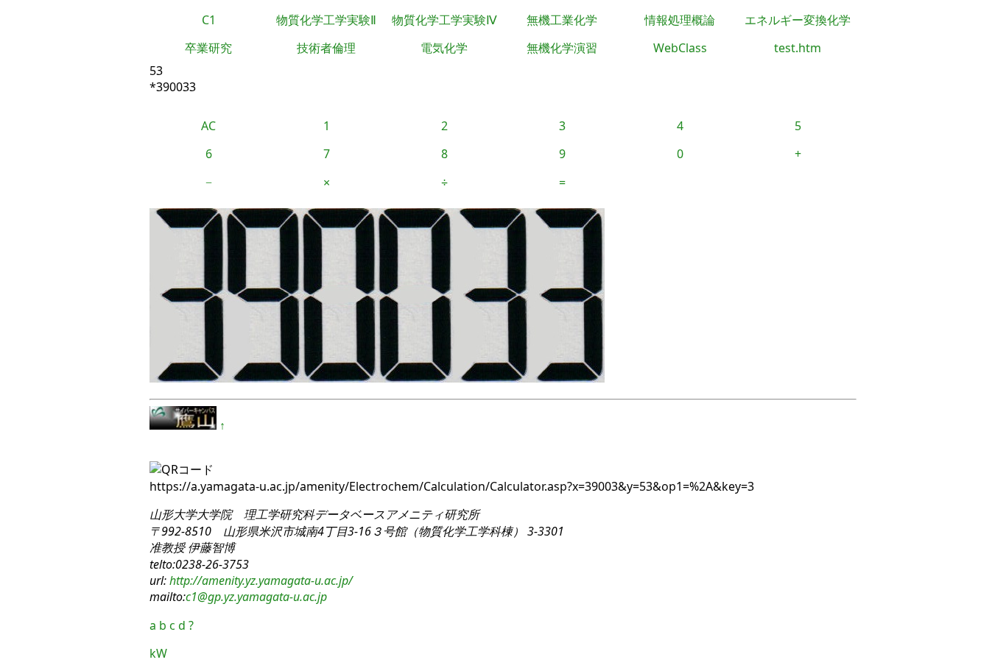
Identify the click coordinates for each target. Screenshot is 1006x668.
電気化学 (444, 48)
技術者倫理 (326, 48)
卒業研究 (208, 48)
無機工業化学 (562, 20)
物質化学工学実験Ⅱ (326, 20)
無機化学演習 (562, 48)
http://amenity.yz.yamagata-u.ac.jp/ (259, 580)
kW (158, 653)
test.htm (797, 48)
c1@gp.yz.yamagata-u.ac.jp (256, 597)
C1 (209, 20)
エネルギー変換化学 (798, 20)
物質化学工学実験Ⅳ (444, 20)
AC (208, 126)
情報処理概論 (679, 20)
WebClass (680, 48)
